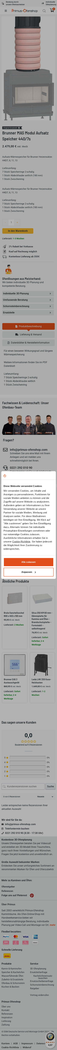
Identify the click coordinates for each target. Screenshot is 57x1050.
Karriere (6, 1043)
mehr (52, 925)
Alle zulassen (28, 562)
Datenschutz (42, 1043)
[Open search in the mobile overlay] (44, 10)
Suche (50, 786)
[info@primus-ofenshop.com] (5, 450)
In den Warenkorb (18, 230)
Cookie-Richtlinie (21, 541)
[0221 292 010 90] (5, 468)
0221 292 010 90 (21, 467)
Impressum (27, 1043)
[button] (8, 10)
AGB (15, 1043)
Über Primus (8, 904)
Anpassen (26, 572)
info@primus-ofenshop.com (28, 449)
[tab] (28, 326)
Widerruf (27, 1047)
